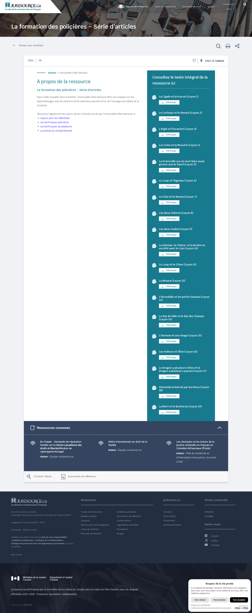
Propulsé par (243, 606)
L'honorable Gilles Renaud (72, 72)
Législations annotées (127, 525)
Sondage (209, 516)
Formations (122, 529)
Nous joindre (169, 516)
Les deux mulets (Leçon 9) (175, 229)
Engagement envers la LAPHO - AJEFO (28, 522)
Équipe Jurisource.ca (61, 456)
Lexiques (85, 520)
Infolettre (209, 512)
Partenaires (169, 520)
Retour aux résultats (31, 45)
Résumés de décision (91, 533)
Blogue (120, 533)
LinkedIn (215, 536)
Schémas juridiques (126, 512)
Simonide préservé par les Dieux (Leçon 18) (184, 388)
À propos (167, 512)
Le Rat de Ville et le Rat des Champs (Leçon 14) (181, 317)
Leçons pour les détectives (55, 118)
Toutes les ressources (92, 512)
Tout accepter (239, 600)
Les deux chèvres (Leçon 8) (176, 213)
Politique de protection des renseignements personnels (211, 608)
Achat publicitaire (172, 525)
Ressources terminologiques (95, 525)
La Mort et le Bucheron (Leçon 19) (180, 406)
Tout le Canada (214, 60)
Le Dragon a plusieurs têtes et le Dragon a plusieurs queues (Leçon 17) (183, 369)
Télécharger (171, 102)
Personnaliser (219, 600)
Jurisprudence (124, 520)
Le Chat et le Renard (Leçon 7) (178, 196)
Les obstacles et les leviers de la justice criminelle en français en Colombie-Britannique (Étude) (195, 445)
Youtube (215, 545)
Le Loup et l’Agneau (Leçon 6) (177, 180)
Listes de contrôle (89, 529)
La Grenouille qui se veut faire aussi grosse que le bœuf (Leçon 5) (181, 163)
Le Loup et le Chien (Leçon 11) (177, 264)
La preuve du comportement (56, 130)
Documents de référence (82, 476)
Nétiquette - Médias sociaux (23, 530)
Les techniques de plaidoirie (56, 126)
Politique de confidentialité (200, 605)
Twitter (214, 540)
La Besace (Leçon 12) (172, 280)
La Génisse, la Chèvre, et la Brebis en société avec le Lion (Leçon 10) (182, 246)
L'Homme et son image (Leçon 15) (180, 335)
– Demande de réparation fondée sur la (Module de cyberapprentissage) (61, 446)
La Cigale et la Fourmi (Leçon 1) (178, 96)
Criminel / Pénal (42, 476)
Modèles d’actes (88, 516)
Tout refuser (200, 600)
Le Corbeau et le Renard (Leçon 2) (180, 112)
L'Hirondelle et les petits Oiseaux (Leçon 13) (184, 298)
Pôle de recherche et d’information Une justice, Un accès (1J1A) (196, 457)
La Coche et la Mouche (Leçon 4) (179, 145)
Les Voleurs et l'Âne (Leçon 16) (178, 351)
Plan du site (16, 554)
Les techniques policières (54, 122)
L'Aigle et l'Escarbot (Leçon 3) (178, 129)
